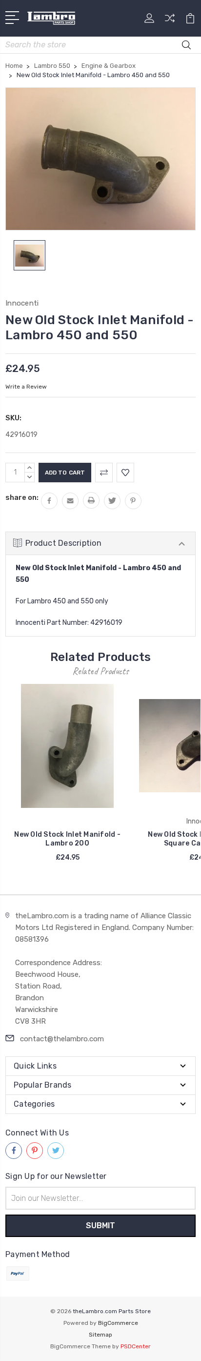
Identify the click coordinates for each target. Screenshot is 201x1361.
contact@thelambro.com (62, 1038)
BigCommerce (118, 1323)
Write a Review (26, 386)
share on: (22, 497)
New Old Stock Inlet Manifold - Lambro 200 (67, 838)
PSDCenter (136, 1346)
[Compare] (169, 21)
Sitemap (100, 1334)
